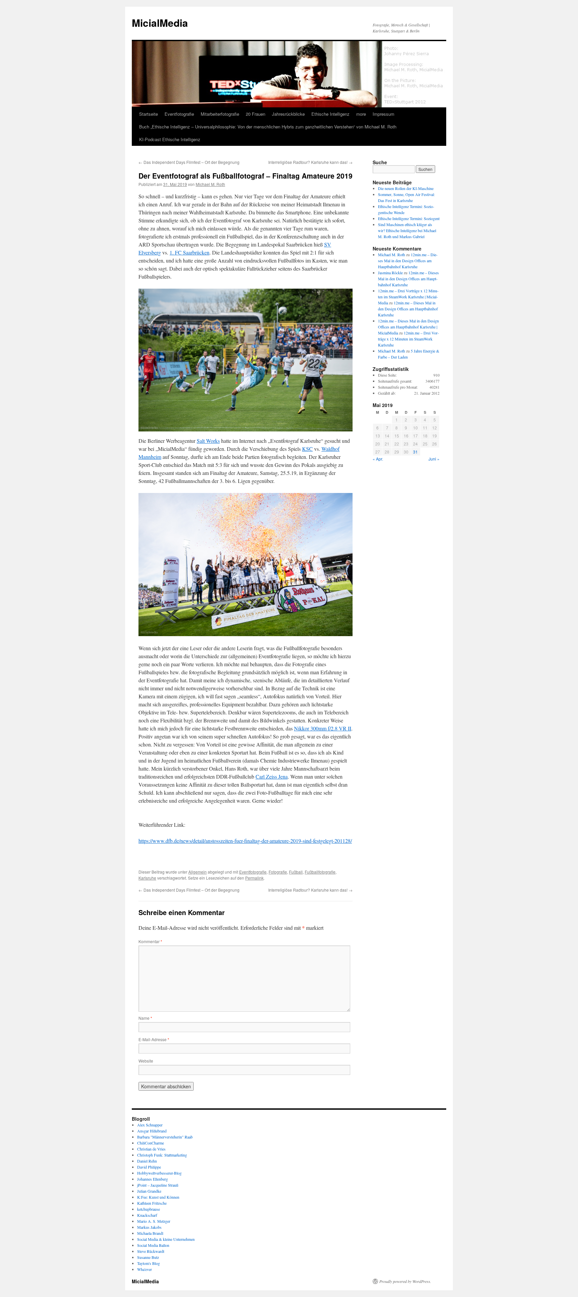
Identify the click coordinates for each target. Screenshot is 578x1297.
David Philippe (149, 1167)
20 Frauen (255, 114)
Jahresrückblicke (288, 114)
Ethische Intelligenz (330, 114)
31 (415, 452)
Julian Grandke (149, 1191)
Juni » (434, 459)
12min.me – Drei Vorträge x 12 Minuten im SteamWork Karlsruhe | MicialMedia (408, 296)
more (361, 114)
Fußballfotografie (320, 872)
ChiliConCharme (150, 1142)
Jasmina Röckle (390, 272)
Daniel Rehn (147, 1161)
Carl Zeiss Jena (272, 776)
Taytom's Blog (148, 1263)
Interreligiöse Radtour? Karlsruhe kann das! (310, 162)
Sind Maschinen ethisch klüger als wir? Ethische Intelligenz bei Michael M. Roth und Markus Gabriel (407, 230)
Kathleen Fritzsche (152, 1203)
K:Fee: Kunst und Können (158, 1197)
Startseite (148, 114)
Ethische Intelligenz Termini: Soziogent (409, 218)
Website (145, 1061)
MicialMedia (160, 22)
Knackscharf (147, 1215)
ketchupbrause (148, 1209)
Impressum (383, 114)
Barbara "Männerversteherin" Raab (165, 1136)
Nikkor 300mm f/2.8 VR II (322, 728)
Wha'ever (144, 1269)
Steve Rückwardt (150, 1251)
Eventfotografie (179, 114)
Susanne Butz (148, 1257)
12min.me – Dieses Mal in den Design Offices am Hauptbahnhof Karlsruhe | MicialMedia (408, 326)
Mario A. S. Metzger (153, 1221)
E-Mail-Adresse (153, 1039)
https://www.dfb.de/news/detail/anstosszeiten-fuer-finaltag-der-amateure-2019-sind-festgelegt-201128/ (245, 840)
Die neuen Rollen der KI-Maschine (406, 188)
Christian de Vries (151, 1149)
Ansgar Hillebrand (152, 1130)
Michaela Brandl (150, 1233)
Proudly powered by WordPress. (405, 1281)
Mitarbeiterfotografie (220, 114)
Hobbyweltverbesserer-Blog (159, 1173)
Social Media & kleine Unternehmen (166, 1239)
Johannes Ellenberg (152, 1179)
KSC (307, 448)
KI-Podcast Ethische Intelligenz (169, 139)
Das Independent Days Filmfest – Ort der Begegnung (188, 162)
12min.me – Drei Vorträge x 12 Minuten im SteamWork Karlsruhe (408, 338)
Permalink (254, 878)
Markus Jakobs (149, 1227)
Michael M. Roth (210, 184)
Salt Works (208, 440)
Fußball (296, 872)
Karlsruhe (147, 878)
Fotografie (278, 872)
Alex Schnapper (150, 1124)
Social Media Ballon (153, 1245)
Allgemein (197, 872)
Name (145, 1018)
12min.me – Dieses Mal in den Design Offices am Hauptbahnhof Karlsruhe (408, 260)
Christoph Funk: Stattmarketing (162, 1155)
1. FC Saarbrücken (189, 252)
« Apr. (378, 459)
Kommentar (150, 941)
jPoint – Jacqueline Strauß (157, 1185)
